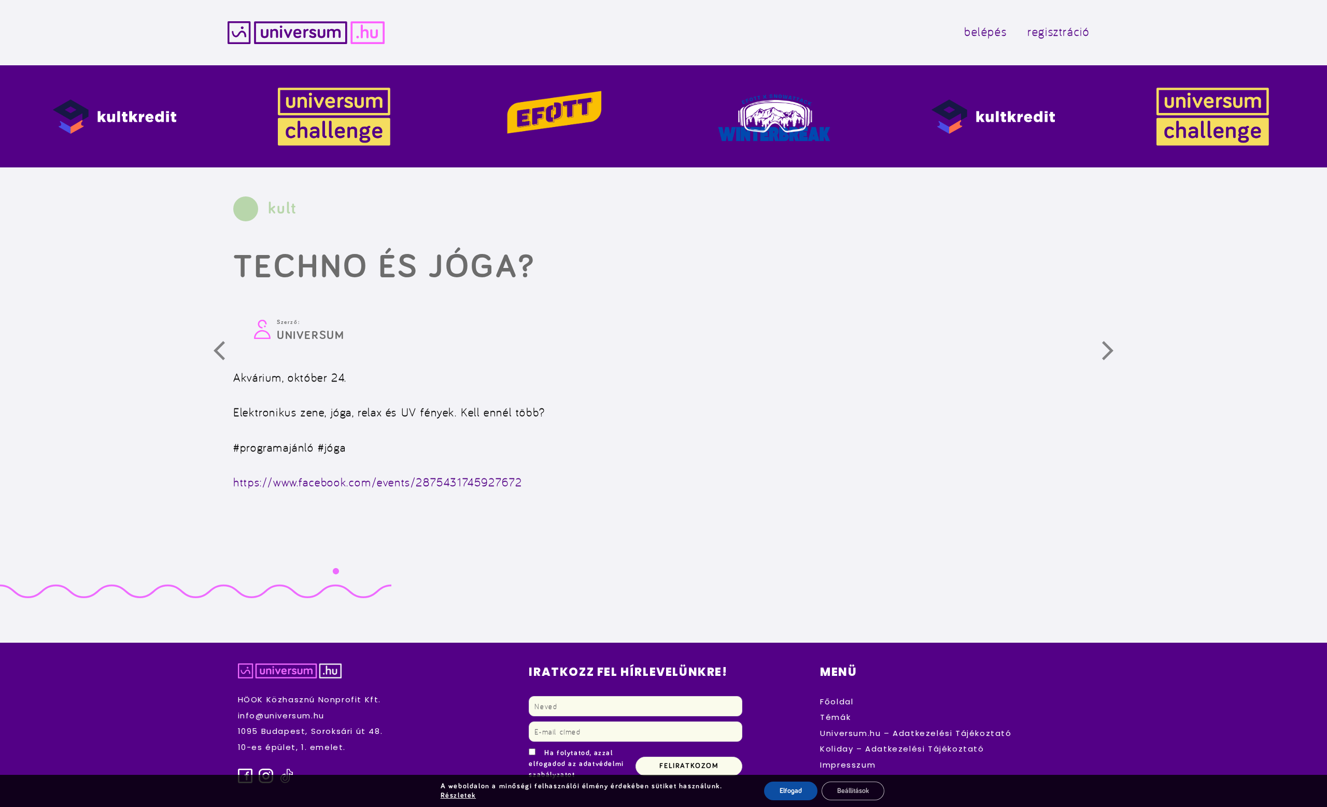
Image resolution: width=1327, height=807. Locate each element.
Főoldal (836, 701)
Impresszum (848, 764)
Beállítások (853, 791)
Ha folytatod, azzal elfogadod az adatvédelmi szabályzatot (576, 763)
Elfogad (791, 791)
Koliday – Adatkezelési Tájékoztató (902, 748)
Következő (1113, 352)
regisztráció (1058, 31)
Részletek (458, 795)
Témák (835, 717)
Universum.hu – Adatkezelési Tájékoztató (915, 733)
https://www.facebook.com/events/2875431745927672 (378, 482)
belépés (985, 31)
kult (282, 209)
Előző (225, 352)
